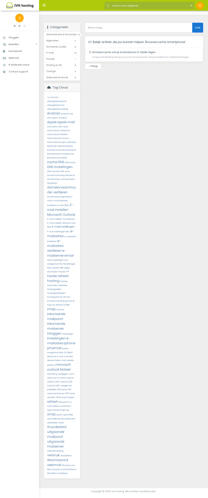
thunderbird (56, 427)
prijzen (71, 397)
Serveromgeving (61, 410)
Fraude (61, 271)
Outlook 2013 (66, 381)
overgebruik (66, 385)
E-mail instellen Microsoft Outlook (61, 210)
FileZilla (55, 267)
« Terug (93, 66)
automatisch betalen (57, 134)
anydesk (62, 117)
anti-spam (52, 117)
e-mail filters (63, 205)
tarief (61, 422)
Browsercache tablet (57, 157)
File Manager (69, 263)
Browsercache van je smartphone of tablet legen (141, 54)
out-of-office (59, 377)
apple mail (66, 122)
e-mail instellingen (63, 227)
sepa (49, 410)
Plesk (58, 397)
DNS (61, 162)
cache (52, 162)
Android (53, 113)
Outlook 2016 (53, 385)
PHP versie (62, 389)
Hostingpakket (54, 289)
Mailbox (51, 365)
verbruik (53, 455)
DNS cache (70, 162)
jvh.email (54, 348)
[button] (15, 26)
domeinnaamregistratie (58, 196)
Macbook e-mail (55, 356)
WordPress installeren (57, 473)
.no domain (52, 97)
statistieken (52, 422)
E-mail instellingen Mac (58, 231)
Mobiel (65, 369)
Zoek (197, 27)
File (60, 263)
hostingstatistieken (56, 293)
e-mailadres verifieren (55, 246)
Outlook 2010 (53, 381)
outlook (70, 377)
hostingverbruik (54, 297)
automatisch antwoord (58, 130)
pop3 (64, 397)
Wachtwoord (57, 460)
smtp (51, 414)
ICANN (67, 304)
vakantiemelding (55, 450)
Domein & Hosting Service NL (61, 175)
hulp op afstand (55, 304)
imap (51, 309)
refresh (52, 401)
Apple (52, 122)
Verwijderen (66, 455)
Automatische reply (56, 142)
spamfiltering (53, 418)
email (69, 255)
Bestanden (52, 146)
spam (59, 414)
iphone (69, 343)
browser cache (54, 150)
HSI (64, 297)
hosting (53, 281)
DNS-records (53, 171)
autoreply (71, 142)
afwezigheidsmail (55, 105)
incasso (60, 309)
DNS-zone (65, 171)
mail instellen (67, 360)
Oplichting (52, 374)
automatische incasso (58, 138)
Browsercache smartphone (60, 153)
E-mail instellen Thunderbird (61, 219)
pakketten (52, 389)
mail (66, 356)
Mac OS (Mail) (66, 352)
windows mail (58, 469)
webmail (54, 465)
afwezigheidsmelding (57, 109)
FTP (67, 271)
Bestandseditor (65, 146)
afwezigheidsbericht (57, 101)
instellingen (67, 333)
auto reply (52, 126)
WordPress (71, 469)
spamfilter (68, 414)
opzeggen (63, 374)
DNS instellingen (60, 167)
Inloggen (54, 333)
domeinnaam (54, 179)
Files (49, 267)
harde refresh (58, 276)
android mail (66, 113)
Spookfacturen (68, 418)
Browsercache (69, 150)
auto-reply (63, 126)
